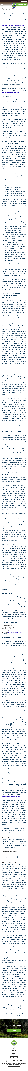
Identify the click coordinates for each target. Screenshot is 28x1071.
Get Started (24, 1)
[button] (2, 5)
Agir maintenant (14, 1030)
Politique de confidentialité (14, 1064)
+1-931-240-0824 (7, 634)
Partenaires (14, 1050)
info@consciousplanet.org (10, 92)
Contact (14, 1051)
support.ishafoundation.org (11, 796)
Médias (14, 1048)
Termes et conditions (14, 1066)
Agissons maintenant (21, 4)
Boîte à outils (14, 1056)
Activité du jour (14, 1057)
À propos (14, 1054)
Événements (14, 1053)
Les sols (14, 1047)
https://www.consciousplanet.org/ (13, 26)
